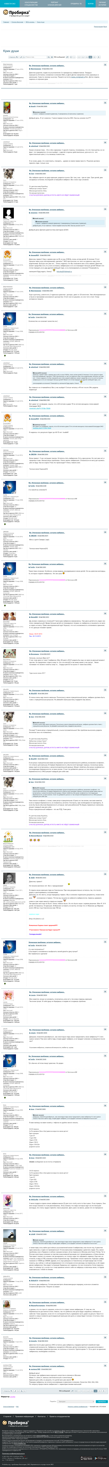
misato (5, 1029)
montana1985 (7, 1365)
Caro (4, 180)
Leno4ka (12, 1397)
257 (12, 693)
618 (12, 223)
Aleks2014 (6, 1276)
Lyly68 (5, 1243)
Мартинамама (7, 64)
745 (12, 1212)
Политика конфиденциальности (13, 1453)
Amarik (5, 115)
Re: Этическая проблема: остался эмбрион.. (47, 66)
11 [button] (79, 57)
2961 (12, 888)
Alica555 (6, 689)
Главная (6, 22)
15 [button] (94, 57)
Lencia (5, 1002)
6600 (12, 330)
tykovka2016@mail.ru (64, 272)
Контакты (42, 1416)
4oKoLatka (6, 1208)
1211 (12, 663)
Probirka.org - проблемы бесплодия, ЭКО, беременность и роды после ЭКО (28, 1464)
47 (12, 263)
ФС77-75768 (59, 1432)
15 (12, 1340)
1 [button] (74, 57)
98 (12, 453)
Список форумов (17, 22)
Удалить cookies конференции (77, 1406)
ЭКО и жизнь (30, 22)
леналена (6, 219)
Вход (105, 26)
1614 (12, 183)
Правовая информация (24, 1416)
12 (12, 145)
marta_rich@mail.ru (78, 77)
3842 (12, 1005)
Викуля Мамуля (8, 843)
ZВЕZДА (6, 450)
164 (12, 119)
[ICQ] (5, 355)
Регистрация (98, 26)
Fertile (5, 326)
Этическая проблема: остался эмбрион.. (45, 942)
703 (12, 625)
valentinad (6, 142)
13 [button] (86, 57)
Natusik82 (6, 622)
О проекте (7, 1416)
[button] (67, 57)
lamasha (5, 1337)
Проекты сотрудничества (59, 1416)
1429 (12, 1246)
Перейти (53, 1401)
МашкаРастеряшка (9, 1308)
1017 (12, 1312)
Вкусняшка (6, 659)
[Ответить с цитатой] (105, 64)
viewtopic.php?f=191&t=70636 (39, 408)
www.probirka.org (43, 1435)
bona (4, 1105)
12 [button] (83, 57)
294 (12, 1108)
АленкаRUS (7, 260)
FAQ (17, 1406)
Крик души (40, 22)
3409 (12, 847)
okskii (5, 885)
